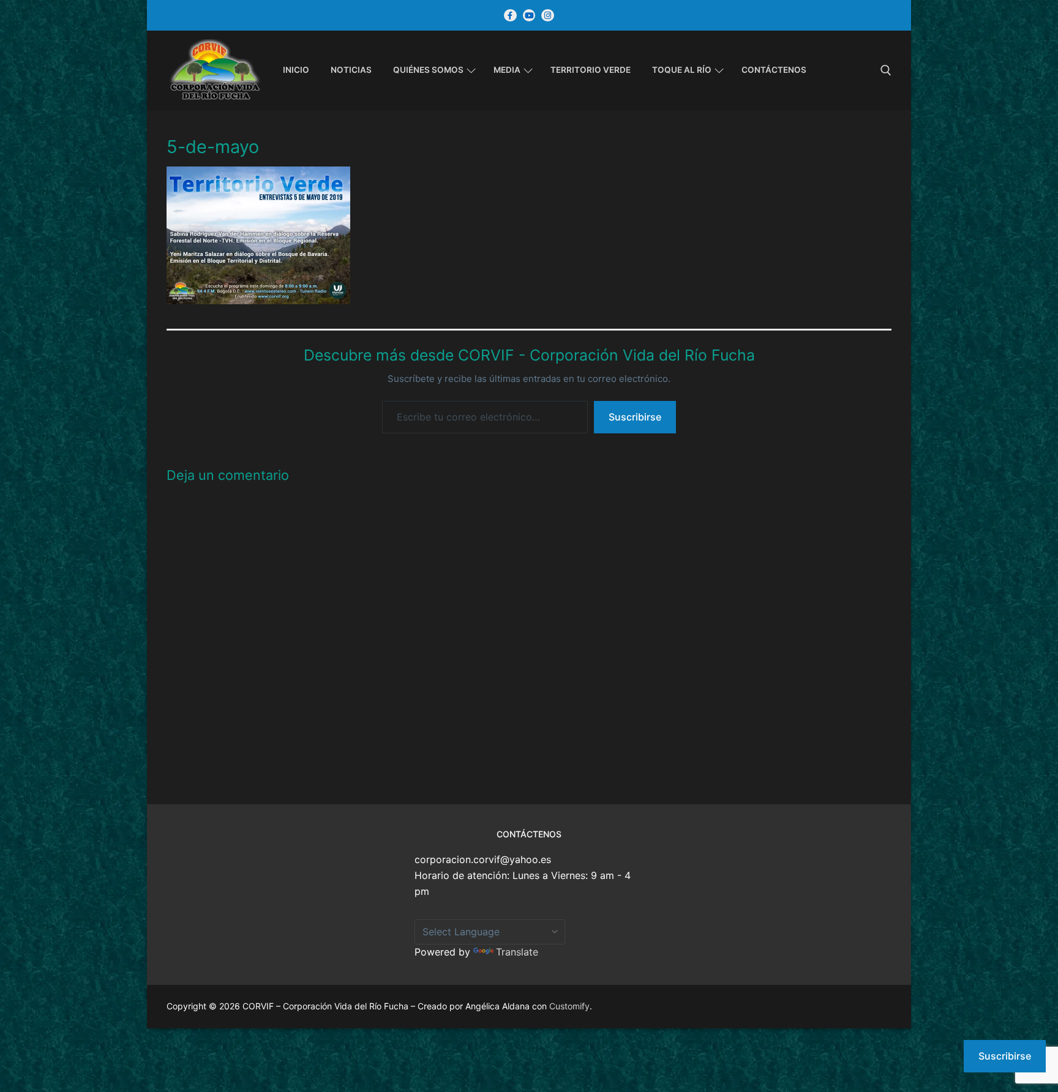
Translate (517, 952)
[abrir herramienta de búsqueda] (885, 70)
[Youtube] (529, 15)
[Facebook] (510, 15)
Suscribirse (635, 417)
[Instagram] (547, 15)
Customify (569, 1006)
